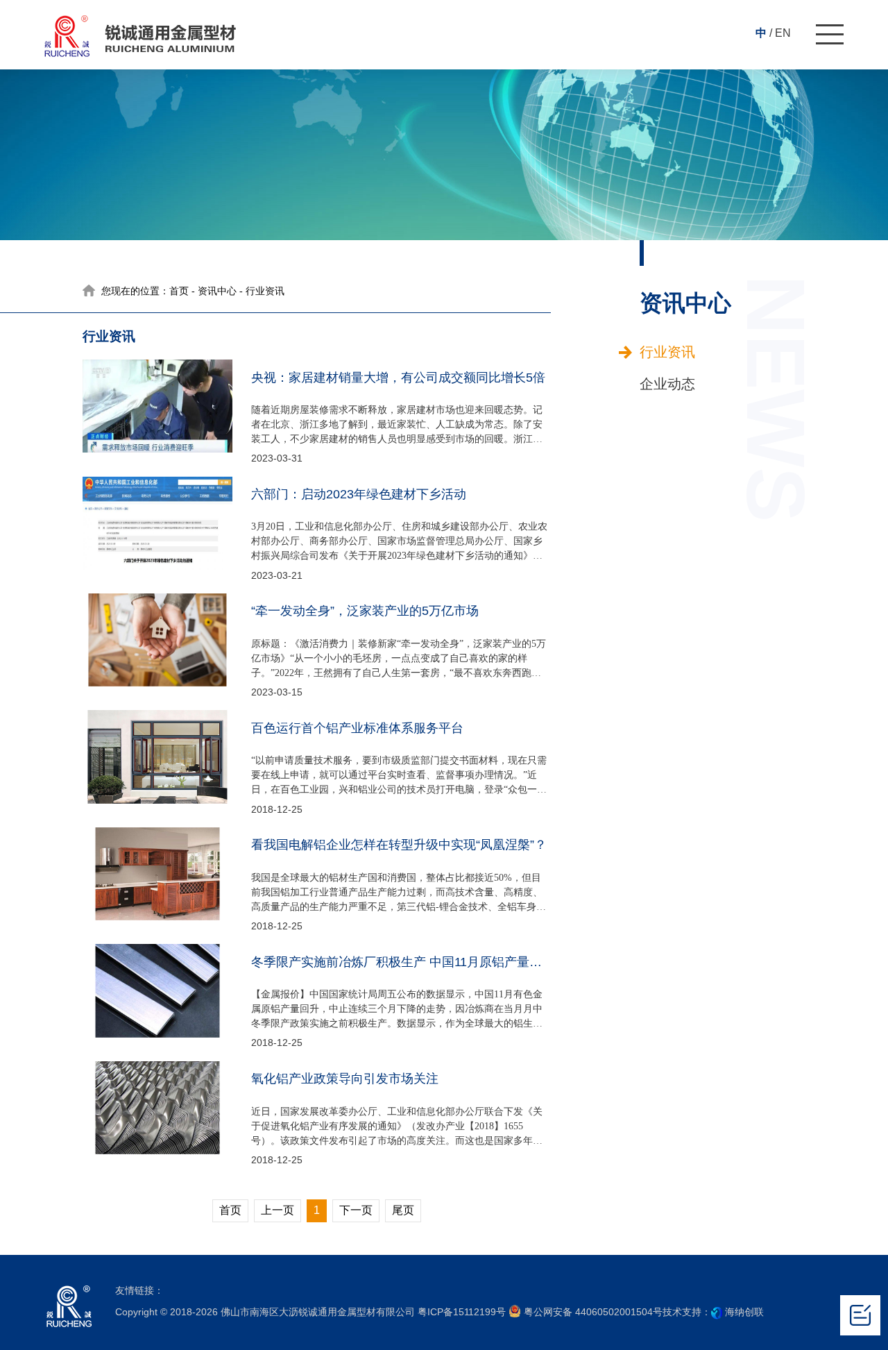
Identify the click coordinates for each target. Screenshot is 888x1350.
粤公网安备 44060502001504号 (592, 1311)
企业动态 (667, 383)
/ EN (780, 33)
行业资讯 (667, 352)
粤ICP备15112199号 (462, 1311)
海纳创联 (744, 1311)
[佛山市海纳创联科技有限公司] (716, 1312)
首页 (179, 291)
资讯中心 (217, 291)
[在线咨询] (860, 1315)
